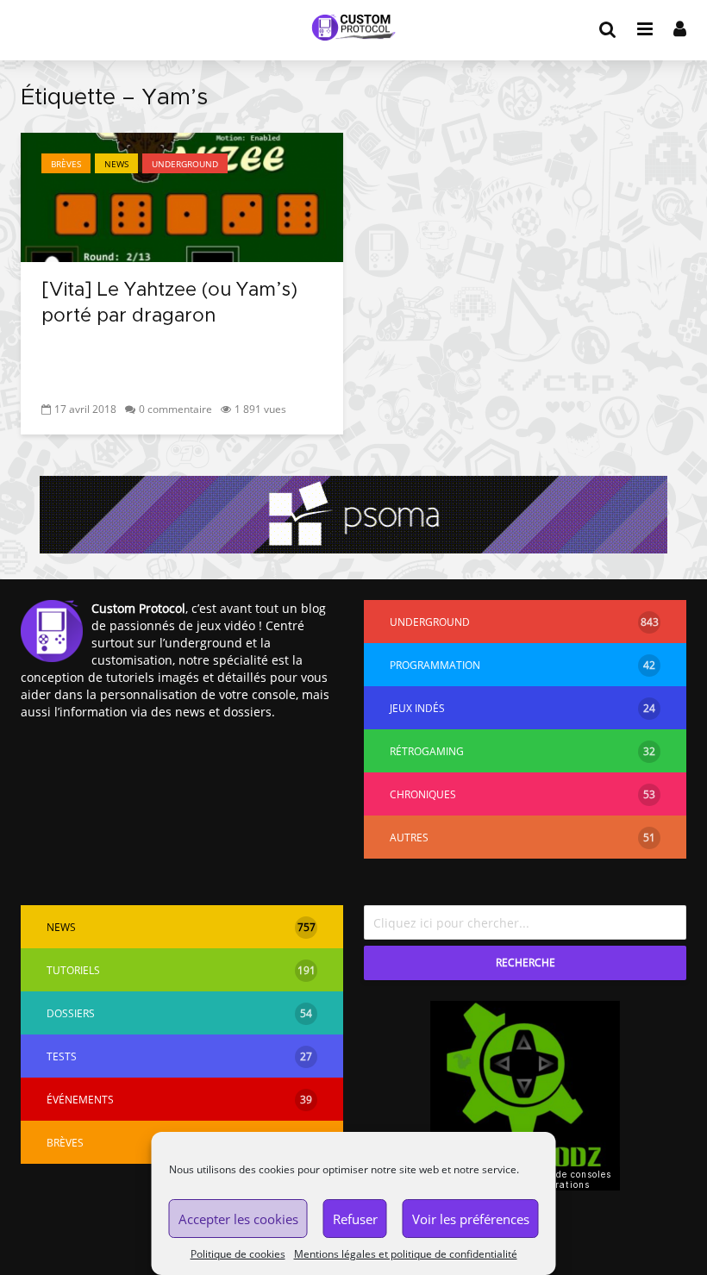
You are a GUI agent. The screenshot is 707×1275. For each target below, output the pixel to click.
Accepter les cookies (238, 1219)
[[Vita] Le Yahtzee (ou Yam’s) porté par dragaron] (182, 195)
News (116, 164)
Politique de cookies (238, 1254)
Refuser (355, 1219)
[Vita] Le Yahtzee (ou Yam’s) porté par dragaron (169, 303)
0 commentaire (175, 409)
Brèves (66, 164)
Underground (185, 164)
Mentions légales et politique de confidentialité (405, 1254)
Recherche (525, 962)
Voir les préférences (470, 1219)
